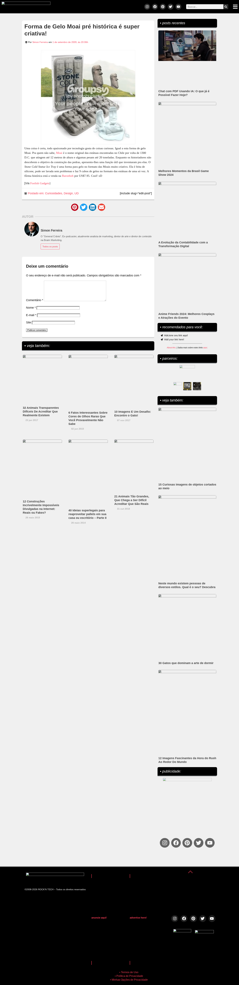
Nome (31, 307)
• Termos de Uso (128, 972)
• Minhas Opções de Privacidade (129, 979)
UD (76, 193)
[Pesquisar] (225, 6)
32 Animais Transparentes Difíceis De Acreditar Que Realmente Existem (41, 411)
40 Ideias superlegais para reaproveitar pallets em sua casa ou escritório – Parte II (87, 514)
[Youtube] (178, 7)
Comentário (34, 300)
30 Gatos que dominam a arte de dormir (185, 663)
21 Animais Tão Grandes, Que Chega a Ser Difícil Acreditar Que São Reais (131, 500)
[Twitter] (170, 7)
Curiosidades (53, 193)
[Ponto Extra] (187, 386)
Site (28, 322)
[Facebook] (155, 7)
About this (171, 347)
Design (68, 193)
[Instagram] (147, 7)
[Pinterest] (163, 7)
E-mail (31, 315)
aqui (205, 347)
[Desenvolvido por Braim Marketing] (204, 932)
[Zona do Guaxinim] (197, 386)
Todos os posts (50, 246)
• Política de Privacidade (129, 976)
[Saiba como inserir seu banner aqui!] (177, 386)
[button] (74, 207)
